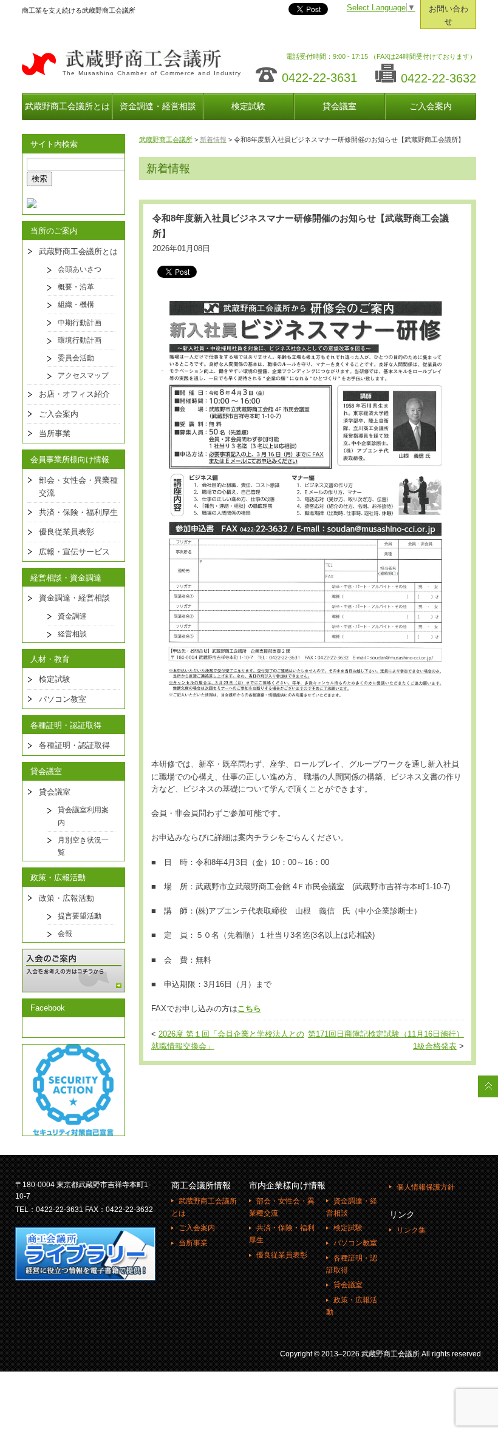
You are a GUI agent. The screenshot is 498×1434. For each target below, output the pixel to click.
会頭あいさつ (79, 269)
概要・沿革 (76, 287)
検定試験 (248, 106)
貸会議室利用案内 (83, 816)
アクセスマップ (83, 375)
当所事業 (54, 433)
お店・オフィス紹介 (74, 394)
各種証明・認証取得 (74, 745)
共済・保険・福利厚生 (78, 512)
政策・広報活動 (66, 898)
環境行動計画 (79, 340)
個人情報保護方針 (426, 1187)
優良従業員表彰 (66, 531)
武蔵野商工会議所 (166, 139)
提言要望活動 (79, 916)
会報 (65, 933)
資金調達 (72, 616)
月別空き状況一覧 (83, 846)
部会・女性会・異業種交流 (78, 486)
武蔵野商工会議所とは (67, 106)
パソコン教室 (62, 699)
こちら (249, 1009)
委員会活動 (76, 358)
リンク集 (411, 1230)
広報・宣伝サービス (74, 551)
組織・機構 (76, 304)
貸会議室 (339, 106)
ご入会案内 (430, 106)
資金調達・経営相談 (158, 106)
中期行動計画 (79, 322)
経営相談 (72, 634)
